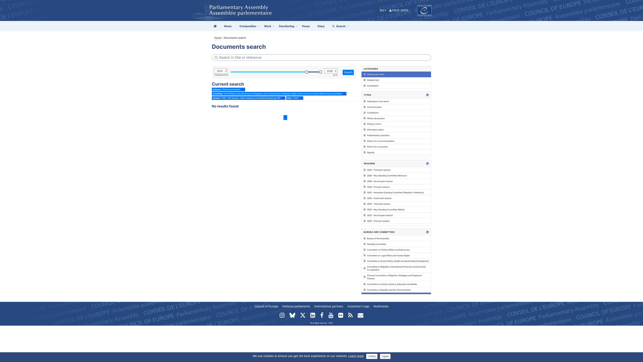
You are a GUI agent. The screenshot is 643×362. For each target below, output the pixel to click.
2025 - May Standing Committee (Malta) (386, 209)
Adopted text (373, 80)
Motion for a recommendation (381, 141)
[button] (427, 95)
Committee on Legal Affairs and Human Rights (388, 255)
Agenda (370, 152)
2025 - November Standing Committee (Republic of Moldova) (395, 192)
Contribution (373, 112)
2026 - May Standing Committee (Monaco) (387, 175)
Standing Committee (376, 244)
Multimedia (381, 306)
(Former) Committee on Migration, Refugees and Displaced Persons (394, 277)
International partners (328, 306)
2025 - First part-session (378, 221)
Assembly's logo (358, 306)
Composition (247, 26)
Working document (375, 74)
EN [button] (382, 10)
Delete (242, 89)
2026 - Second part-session (380, 181)
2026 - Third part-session (378, 170)
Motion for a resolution (377, 146)
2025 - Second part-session (380, 215)
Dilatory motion (374, 124)
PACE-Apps (400, 10)
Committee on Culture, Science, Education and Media (392, 284)
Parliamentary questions (378, 135)
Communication (374, 107)
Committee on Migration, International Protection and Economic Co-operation (396, 268)
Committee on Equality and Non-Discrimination (389, 290)
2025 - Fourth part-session (379, 198)
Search (340, 26)
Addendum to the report (378, 101)
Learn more (356, 356)
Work (267, 26)
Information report (375, 129)
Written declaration (376, 118)
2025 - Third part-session (378, 204)
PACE (331, 323)
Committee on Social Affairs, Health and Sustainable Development (398, 261)
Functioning (286, 26)
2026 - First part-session (378, 187)
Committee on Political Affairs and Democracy (388, 250)
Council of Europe (266, 306)
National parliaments (296, 306)
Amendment (372, 85)
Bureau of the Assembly (378, 238)
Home (217, 37)
